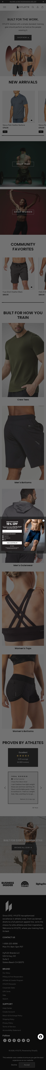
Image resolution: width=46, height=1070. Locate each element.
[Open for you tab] (41, 1037)
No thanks (12, 546)
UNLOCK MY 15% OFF (12, 543)
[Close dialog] (43, 521)
